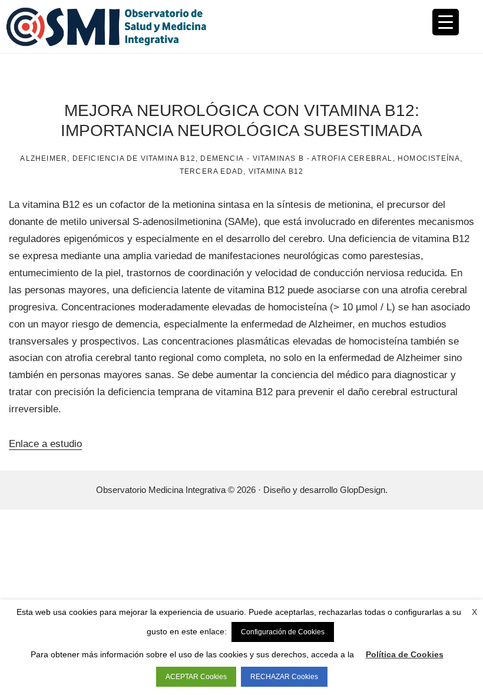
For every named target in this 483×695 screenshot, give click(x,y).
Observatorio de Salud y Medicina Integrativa (124, 26)
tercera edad (211, 171)
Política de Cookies (405, 654)
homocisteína (429, 158)
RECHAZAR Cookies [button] (284, 677)
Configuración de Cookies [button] (283, 632)
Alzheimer (43, 158)
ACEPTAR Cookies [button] (196, 677)
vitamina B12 (276, 171)
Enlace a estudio (45, 443)
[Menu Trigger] (445, 22)
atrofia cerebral (352, 158)
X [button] (474, 612)
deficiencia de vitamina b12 (134, 158)
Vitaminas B (278, 158)
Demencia (222, 158)
